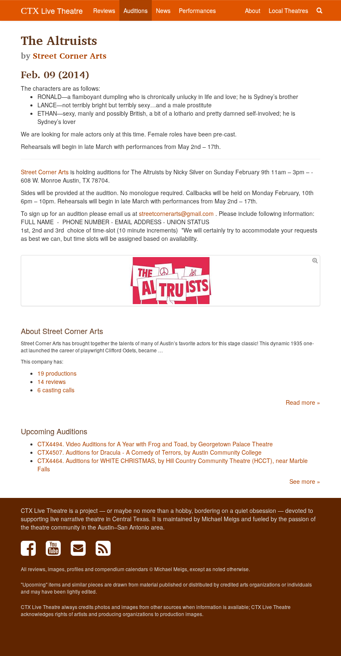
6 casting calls (55, 390)
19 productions (57, 373)
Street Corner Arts (69, 55)
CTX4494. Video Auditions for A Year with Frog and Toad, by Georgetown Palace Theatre (155, 444)
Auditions (136, 10)
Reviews (104, 10)
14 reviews (51, 381)
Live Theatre (52, 10)
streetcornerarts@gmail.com (176, 213)
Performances (197, 10)
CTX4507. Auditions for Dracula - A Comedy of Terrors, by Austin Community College (149, 452)
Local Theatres (288, 10)
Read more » (303, 402)
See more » (304, 481)
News (163, 10)
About (252, 10)
